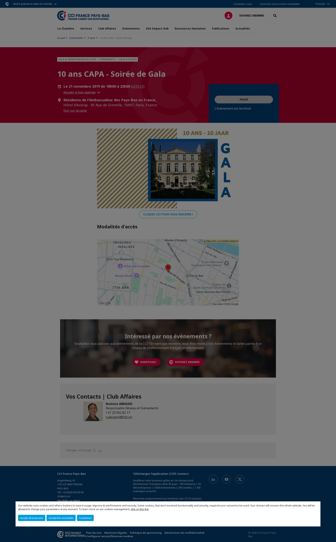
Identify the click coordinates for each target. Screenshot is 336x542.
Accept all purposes (31, 518)
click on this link (140, 509)
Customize (85, 518)
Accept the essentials (61, 518)
